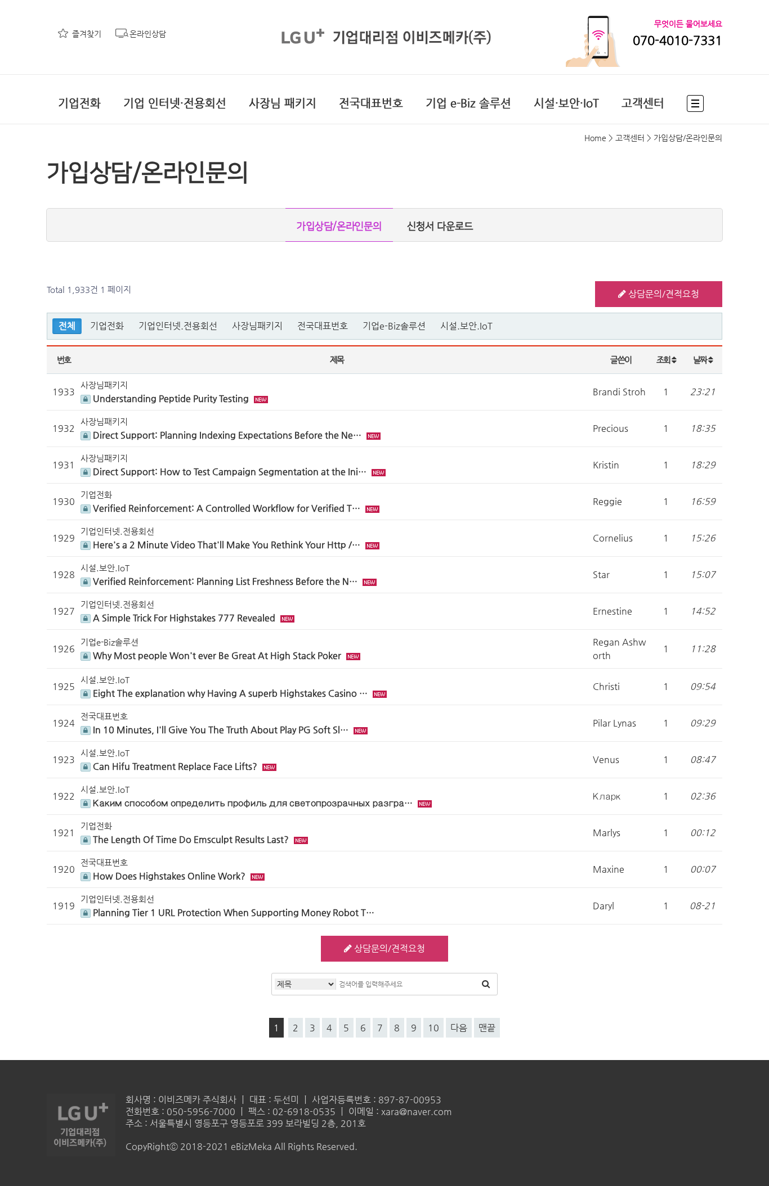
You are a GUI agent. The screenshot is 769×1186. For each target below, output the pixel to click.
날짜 (700, 359)
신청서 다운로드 (440, 226)
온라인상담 (147, 33)
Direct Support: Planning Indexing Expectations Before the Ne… (227, 435)
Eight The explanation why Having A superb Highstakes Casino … (230, 693)
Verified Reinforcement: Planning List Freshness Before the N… (225, 581)
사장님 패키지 (282, 103)
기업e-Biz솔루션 (394, 326)
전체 (67, 326)
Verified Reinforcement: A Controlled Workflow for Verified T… (227, 508)
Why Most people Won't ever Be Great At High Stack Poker (217, 655)
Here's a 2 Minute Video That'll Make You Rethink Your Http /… (227, 544)
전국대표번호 (371, 103)
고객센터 (643, 103)
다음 (458, 1027)
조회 (664, 359)
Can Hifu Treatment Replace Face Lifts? (175, 766)
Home (595, 137)
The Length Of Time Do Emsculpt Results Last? (191, 839)
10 (433, 1027)
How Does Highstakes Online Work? (169, 876)
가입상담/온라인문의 (339, 226)
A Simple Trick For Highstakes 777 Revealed (184, 617)
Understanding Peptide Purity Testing (171, 398)
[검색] (486, 984)
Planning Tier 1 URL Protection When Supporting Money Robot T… (232, 912)
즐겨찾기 (86, 33)
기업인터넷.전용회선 (177, 326)
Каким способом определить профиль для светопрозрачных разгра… (253, 802)
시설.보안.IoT (466, 326)
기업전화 (79, 103)
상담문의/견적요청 (662, 293)
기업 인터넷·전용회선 (174, 103)
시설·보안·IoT (566, 103)
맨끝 (487, 1027)
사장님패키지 (257, 326)
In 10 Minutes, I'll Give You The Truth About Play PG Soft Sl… (221, 729)
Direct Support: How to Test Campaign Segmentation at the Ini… (230, 471)
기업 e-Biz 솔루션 (468, 103)
